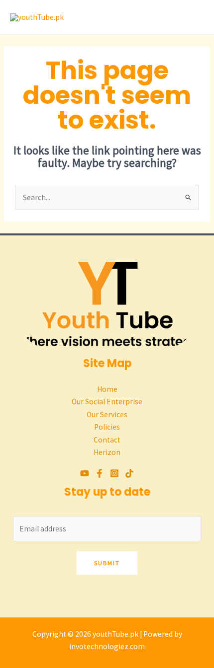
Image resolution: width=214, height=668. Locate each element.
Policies (107, 427)
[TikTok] (129, 473)
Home (107, 389)
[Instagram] (114, 473)
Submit (107, 563)
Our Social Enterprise (107, 401)
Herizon (107, 452)
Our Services (107, 414)
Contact (107, 440)
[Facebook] (99, 473)
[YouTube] (84, 473)
